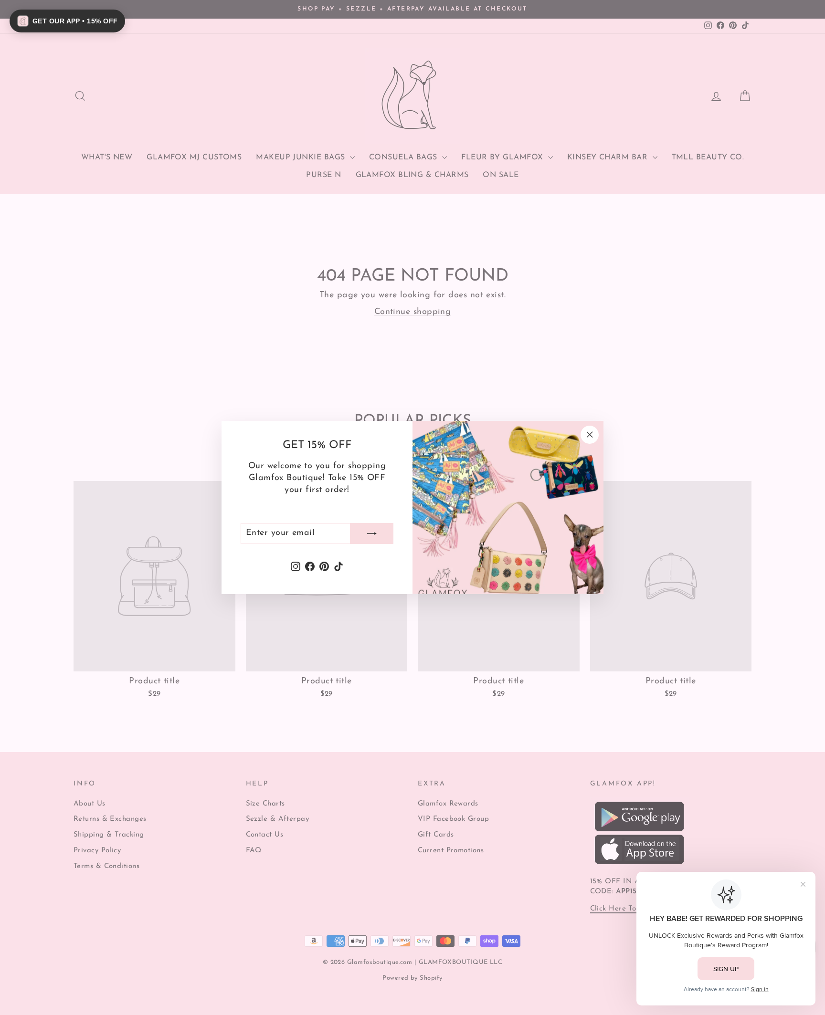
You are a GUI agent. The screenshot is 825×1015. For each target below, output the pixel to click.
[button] (67, 21)
